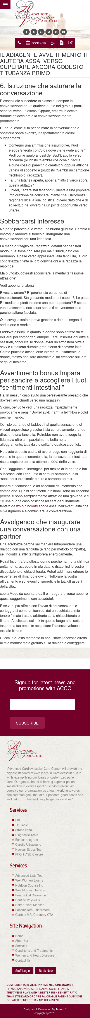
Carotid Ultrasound (28, 844)
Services (21, 945)
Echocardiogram (26, 839)
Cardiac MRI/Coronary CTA (34, 914)
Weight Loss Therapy (30, 890)
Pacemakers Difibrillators (32, 910)
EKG (18, 820)
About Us (21, 940)
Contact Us (23, 960)
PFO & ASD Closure (29, 854)
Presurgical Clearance (30, 895)
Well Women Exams (29, 880)
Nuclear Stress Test (28, 849)
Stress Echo (23, 830)
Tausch (60, 1009)
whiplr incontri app (30, 505)
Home (19, 936)
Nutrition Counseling (29, 885)
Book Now (38, 43)
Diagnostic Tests (26, 835)
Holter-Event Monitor (29, 905)
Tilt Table (21, 825)
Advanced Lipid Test (29, 875)
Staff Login (22, 970)
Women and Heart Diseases (34, 955)
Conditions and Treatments (34, 950)
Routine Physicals (27, 900)
